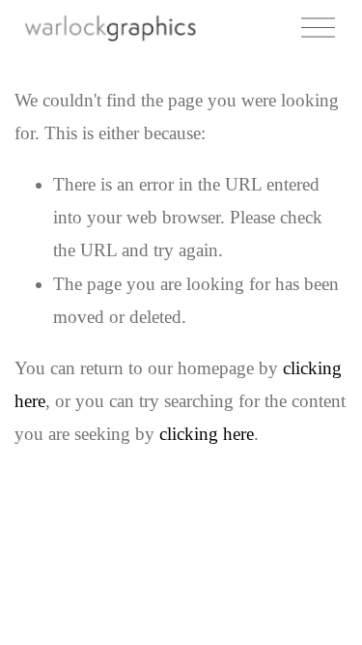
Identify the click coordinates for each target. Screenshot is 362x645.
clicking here (206, 434)
